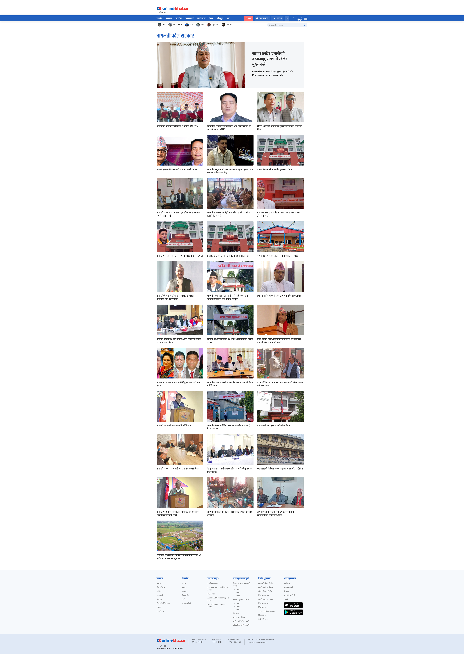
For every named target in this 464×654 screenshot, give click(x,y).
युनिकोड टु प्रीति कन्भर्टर (241, 625)
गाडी (191, 24)
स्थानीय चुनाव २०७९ (265, 599)
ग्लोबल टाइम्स (177, 24)
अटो (183, 599)
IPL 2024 (211, 594)
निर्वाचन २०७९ (263, 603)
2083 (237, 610)
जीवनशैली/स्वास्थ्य (163, 603)
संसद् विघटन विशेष (265, 591)
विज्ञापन (286, 591)
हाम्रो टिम (287, 583)
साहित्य (159, 591)
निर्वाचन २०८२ (263, 607)
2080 (238, 589)
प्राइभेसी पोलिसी (289, 595)
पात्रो (250, 18)
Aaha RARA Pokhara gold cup (218, 599)
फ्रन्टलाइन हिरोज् (239, 617)
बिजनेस (178, 18)
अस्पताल (229, 24)
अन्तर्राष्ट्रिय (160, 611)
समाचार (169, 18)
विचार (211, 18)
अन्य (228, 18)
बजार (184, 583)
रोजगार (184, 591)
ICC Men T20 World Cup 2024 (217, 588)
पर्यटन (184, 587)
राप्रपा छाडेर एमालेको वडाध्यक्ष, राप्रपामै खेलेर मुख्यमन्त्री (269, 59)
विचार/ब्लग (161, 587)
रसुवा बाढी (215, 24)
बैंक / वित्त (185, 595)
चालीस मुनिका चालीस (241, 600)
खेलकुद (220, 18)
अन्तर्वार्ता (160, 595)
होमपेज (159, 18)
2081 (237, 593)
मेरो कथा (236, 613)
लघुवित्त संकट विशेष (265, 587)
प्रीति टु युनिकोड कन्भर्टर (241, 621)
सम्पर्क (286, 599)
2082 (238, 596)
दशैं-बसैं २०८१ (263, 619)
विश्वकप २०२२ (263, 615)
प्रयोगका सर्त (288, 587)
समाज (159, 583)
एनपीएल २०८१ (212, 583)
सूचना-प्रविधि (186, 603)
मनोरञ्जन (201, 18)
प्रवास (159, 607)
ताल (163, 24)
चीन (202, 24)
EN (287, 18)
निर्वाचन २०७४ (263, 595)
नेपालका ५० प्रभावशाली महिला (241, 584)
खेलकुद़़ (159, 599)
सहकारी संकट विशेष (265, 583)
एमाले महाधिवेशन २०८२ (266, 611)
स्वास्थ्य (279, 18)
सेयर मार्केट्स (263, 18)
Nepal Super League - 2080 (216, 605)
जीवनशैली (189, 18)
